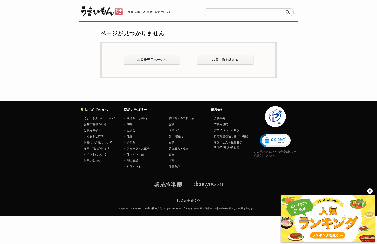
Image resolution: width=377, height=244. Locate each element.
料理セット (134, 166)
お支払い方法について (98, 142)
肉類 (130, 124)
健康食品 (174, 166)
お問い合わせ (92, 160)
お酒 (171, 124)
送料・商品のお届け (96, 148)
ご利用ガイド (92, 130)
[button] (275, 140)
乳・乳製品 (176, 136)
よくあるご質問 (94, 136)
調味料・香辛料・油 (181, 118)
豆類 (171, 142)
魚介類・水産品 (137, 118)
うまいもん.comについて (100, 118)
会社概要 (219, 118)
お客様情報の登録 (95, 124)
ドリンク (174, 130)
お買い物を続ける (225, 59)
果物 (130, 136)
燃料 (171, 160)
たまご (131, 130)
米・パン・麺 (135, 154)
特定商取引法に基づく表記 (231, 136)
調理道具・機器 (178, 148)
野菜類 (131, 142)
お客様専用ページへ (152, 59)
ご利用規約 (221, 124)
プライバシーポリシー (228, 130)
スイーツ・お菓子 (138, 148)
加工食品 (132, 160)
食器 (171, 154)
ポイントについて (95, 154)
